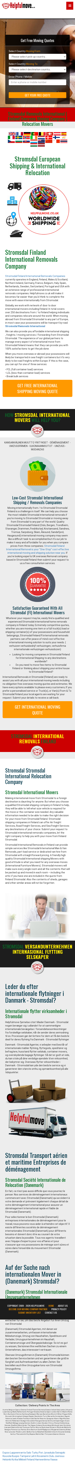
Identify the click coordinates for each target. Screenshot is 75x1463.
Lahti (33, 1456)
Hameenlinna (42, 1459)
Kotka (15, 1459)
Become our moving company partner (28, 1309)
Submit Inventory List (29, 1312)
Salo (28, 1452)
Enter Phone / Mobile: (20, 76)
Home (51, 1305)
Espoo (6, 1452)
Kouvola (7, 1456)
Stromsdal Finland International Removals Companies (35, 276)
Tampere (25, 1456)
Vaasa (53, 1459)
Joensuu (59, 1456)
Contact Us (51, 1312)
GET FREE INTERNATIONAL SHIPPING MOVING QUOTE (37, 388)
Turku (35, 1452)
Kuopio (15, 1456)
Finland (31, 1459)
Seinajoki (60, 1452)
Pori (41, 1452)
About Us (63, 1305)
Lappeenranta (18, 1452)
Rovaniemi (42, 1456)
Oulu (51, 1456)
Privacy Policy (58, 1309)
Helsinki (7, 1459)
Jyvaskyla (49, 1452)
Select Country (24, 51)
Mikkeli (22, 1459)
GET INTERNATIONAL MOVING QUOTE (37, 710)
